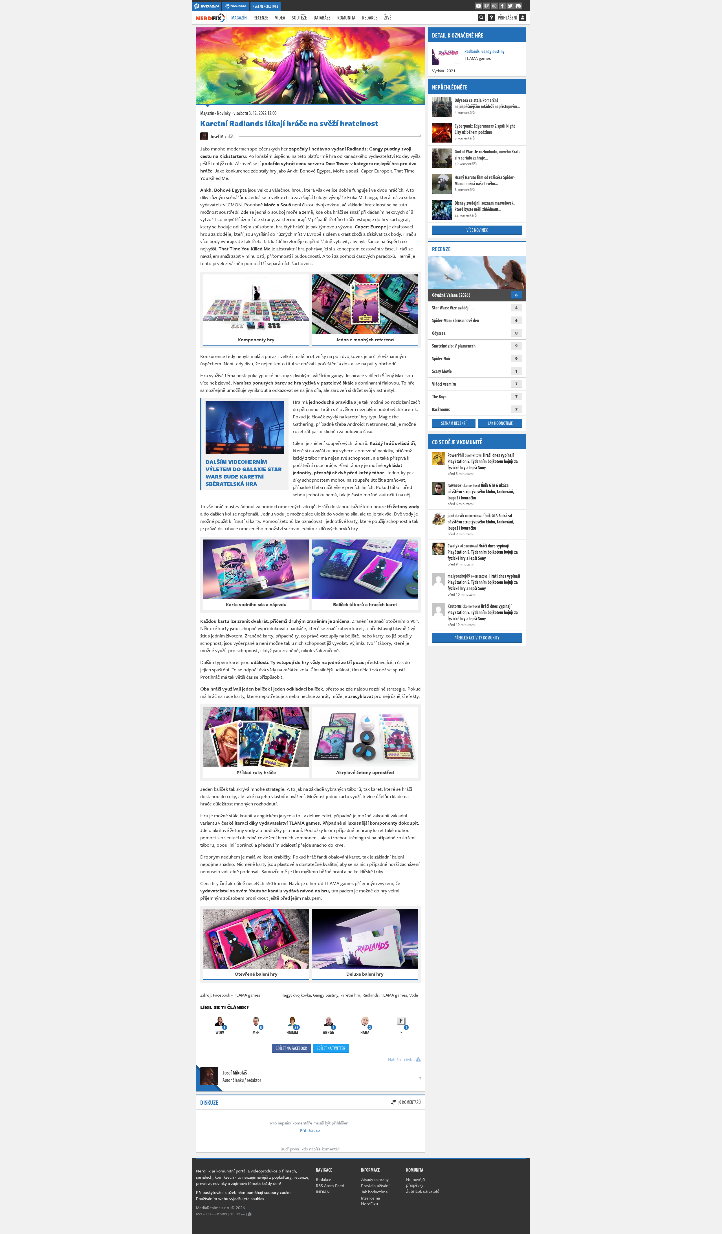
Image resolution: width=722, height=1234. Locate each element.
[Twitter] (510, 6)
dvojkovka (302, 995)
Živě (387, 17)
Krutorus (455, 606)
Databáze (322, 17)
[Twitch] (486, 6)
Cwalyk (453, 545)
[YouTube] (478, 6)
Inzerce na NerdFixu (370, 1200)
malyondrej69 (459, 576)
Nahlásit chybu (402, 1059)
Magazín (239, 17)
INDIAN (323, 1191)
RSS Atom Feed (330, 1185)
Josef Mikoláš (222, 136)
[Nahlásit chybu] (250, 1213)
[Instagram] (494, 6)
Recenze (261, 17)
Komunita (346, 17)
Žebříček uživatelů (422, 1191)
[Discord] (518, 6)
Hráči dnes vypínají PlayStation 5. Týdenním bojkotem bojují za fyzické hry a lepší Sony (483, 461)
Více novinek (477, 230)
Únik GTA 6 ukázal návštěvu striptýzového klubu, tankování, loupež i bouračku (481, 491)
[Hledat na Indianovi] (481, 17)
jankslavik (456, 515)
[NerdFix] (210, 17)
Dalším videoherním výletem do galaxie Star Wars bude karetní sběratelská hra (244, 473)
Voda (413, 995)
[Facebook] (502, 6)
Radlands (370, 995)
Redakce (369, 17)
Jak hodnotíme (500, 423)
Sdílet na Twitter (331, 1048)
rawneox (455, 485)
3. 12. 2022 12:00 (255, 113)
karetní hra (350, 995)
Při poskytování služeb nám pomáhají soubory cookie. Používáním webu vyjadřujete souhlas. (244, 1195)
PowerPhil (456, 455)
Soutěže (299, 17)
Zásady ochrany (375, 1179)
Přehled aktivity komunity (476, 637)
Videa (280, 17)
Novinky (224, 113)
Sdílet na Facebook (291, 1048)
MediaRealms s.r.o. (213, 1207)
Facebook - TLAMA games (236, 995)
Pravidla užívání (375, 1185)
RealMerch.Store (265, 6)
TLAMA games (394, 995)
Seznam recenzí (453, 423)
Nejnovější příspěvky (415, 1182)
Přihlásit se (310, 1130)
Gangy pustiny (325, 995)
